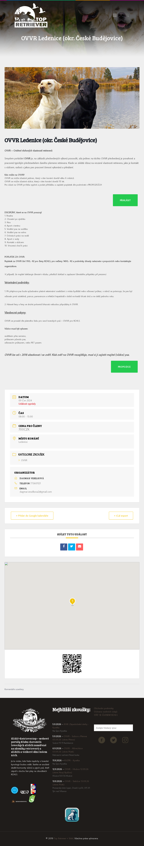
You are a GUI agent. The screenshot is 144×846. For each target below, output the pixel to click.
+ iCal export (121, 515)
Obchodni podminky (104, 708)
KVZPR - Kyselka (72, 760)
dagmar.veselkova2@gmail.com (36, 491)
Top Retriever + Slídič (63, 838)
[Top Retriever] (31, 15)
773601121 (35, 483)
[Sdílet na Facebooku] (63, 546)
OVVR (24, 460)
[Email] (79, 546)
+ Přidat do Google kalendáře (32, 515)
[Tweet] (71, 546)
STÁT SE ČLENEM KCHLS (105, 714)
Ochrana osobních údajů (105, 711)
